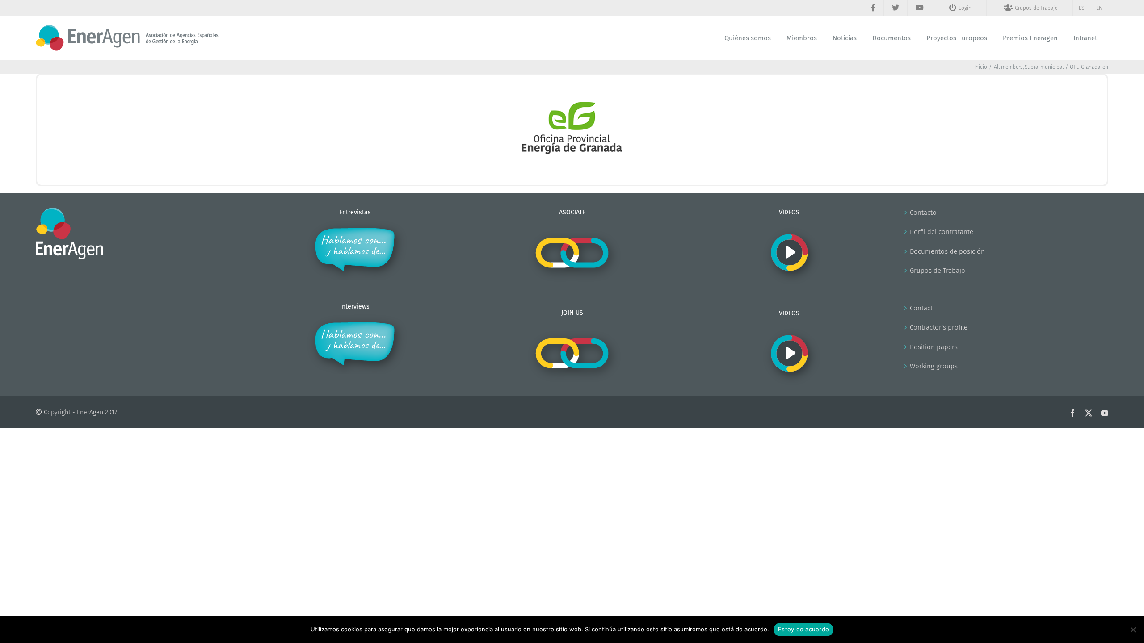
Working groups (934, 366)
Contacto (923, 213)
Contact (921, 308)
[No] (1132, 629)
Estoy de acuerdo (803, 629)
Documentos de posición (947, 251)
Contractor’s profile (938, 327)
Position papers (934, 347)
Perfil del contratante (941, 232)
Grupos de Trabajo (937, 271)
